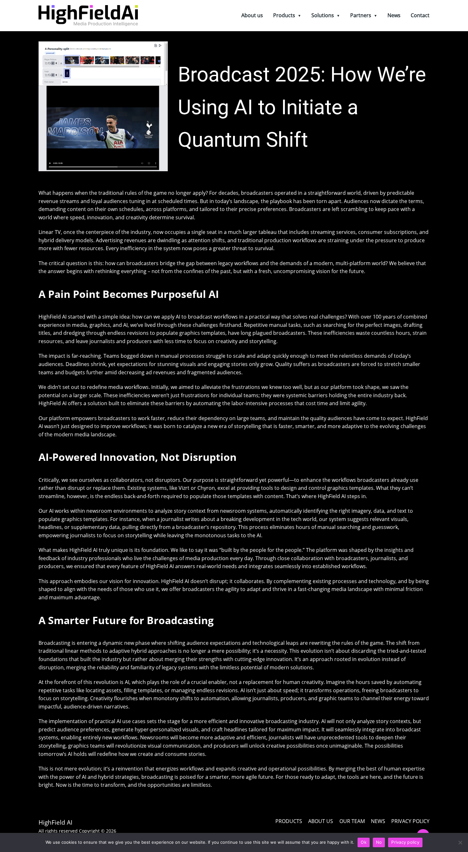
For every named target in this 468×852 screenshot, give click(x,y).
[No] (460, 842)
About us (252, 15)
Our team (352, 821)
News (394, 15)
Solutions (322, 15)
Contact (420, 15)
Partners (360, 15)
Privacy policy (405, 842)
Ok (363, 842)
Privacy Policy (410, 821)
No (379, 842)
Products (284, 15)
